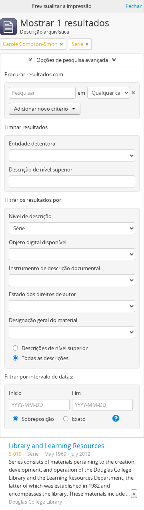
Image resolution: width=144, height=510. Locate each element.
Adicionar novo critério (41, 108)
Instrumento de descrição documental (54, 268)
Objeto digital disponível (37, 242)
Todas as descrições (44, 358)
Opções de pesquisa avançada (72, 60)
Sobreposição (37, 418)
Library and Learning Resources (56, 445)
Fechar (134, 6)
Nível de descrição (30, 216)
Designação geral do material (43, 320)
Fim (76, 392)
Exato (78, 418)
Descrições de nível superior (54, 348)
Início (15, 392)
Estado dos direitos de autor (42, 294)
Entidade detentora (32, 143)
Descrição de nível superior (40, 169)
